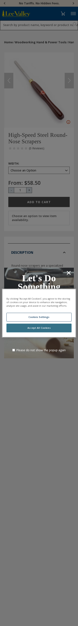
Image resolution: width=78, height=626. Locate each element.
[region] (39, 313)
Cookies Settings (39, 317)
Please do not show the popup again (41, 350)
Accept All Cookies (39, 327)
